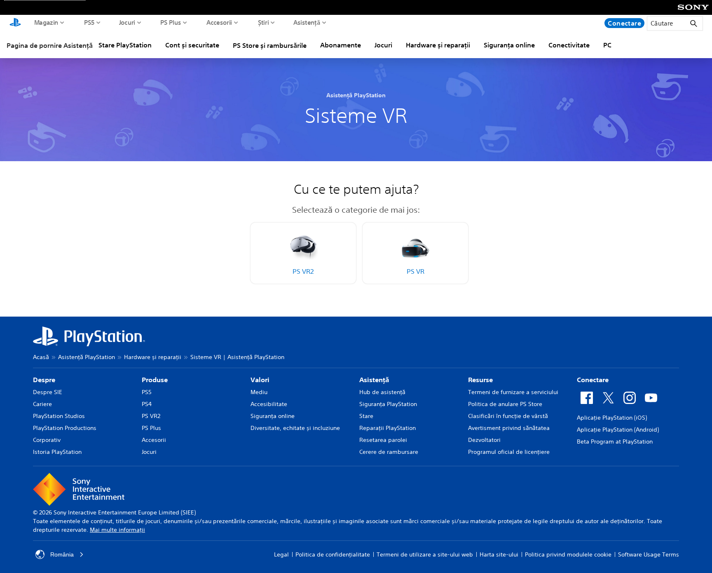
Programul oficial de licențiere (509, 452)
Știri (263, 22)
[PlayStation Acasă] (15, 23)
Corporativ (47, 440)
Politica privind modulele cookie (568, 554)
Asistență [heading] (374, 380)
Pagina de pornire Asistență (50, 45)
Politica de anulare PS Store (505, 404)
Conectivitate (569, 45)
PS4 (147, 404)
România (62, 554)
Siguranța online (509, 45)
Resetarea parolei (383, 440)
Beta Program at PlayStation (615, 441)
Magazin (46, 22)
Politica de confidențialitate (332, 554)
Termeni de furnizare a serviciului (513, 392)
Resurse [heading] (480, 380)
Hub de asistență (382, 392)
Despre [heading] (44, 380)
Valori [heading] (260, 380)
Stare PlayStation (125, 45)
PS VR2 (151, 416)
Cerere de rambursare (388, 452)
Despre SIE (47, 392)
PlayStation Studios (59, 416)
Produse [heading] (155, 380)
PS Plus (170, 22)
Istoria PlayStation (57, 452)
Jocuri (127, 22)
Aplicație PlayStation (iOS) (612, 417)
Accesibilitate (269, 404)
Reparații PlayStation (387, 428)
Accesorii (219, 22)
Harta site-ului (499, 554)
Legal (281, 554)
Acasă (41, 357)
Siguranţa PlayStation (388, 404)
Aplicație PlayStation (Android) (618, 429)
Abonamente (340, 45)
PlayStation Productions (64, 428)
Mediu (259, 392)
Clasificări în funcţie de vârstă (508, 416)
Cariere (42, 404)
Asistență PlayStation (86, 357)
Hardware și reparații (438, 45)
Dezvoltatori (484, 440)
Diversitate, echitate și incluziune (295, 428)
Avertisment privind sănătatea (509, 428)
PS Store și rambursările (270, 45)
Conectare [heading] (593, 380)
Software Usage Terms (648, 554)
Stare (366, 416)
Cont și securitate (192, 45)
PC (607, 45)
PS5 (89, 22)
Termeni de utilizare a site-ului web (425, 554)
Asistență (306, 22)
